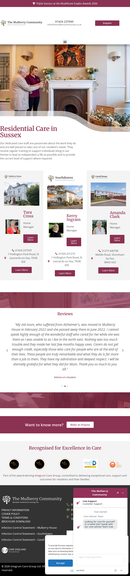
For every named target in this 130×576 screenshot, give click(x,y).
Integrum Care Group (47, 475)
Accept (60, 563)
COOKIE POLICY (11, 514)
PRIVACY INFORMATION (15, 510)
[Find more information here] (100, 530)
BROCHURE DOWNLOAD (16, 521)
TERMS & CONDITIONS (15, 517)
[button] (65, 41)
